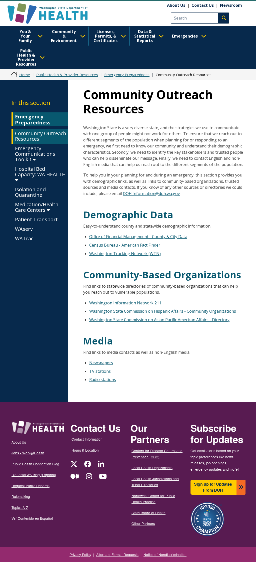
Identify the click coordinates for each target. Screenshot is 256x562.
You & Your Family (25, 36)
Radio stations (102, 379)
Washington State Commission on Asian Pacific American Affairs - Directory (159, 319)
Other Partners (143, 523)
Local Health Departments (152, 467)
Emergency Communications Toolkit (35, 154)
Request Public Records (31, 485)
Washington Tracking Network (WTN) (125, 253)
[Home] (52, 13)
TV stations (100, 371)
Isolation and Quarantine (30, 192)
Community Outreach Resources (40, 136)
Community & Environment (64, 36)
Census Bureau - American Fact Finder (124, 245)
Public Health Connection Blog (35, 463)
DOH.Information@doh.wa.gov (151, 193)
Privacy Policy (80, 554)
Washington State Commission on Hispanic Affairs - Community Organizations (162, 311)
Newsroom (231, 5)
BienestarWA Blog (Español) (34, 474)
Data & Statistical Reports (144, 36)
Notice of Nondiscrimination (165, 554)
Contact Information (87, 439)
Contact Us (203, 5)
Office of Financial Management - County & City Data (138, 236)
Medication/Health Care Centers (36, 207)
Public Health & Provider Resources (26, 57)
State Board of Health (149, 512)
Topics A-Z (20, 507)
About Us (176, 5)
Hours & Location (85, 450)
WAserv (24, 229)
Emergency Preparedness (127, 74)
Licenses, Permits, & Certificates (106, 36)
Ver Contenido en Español (32, 518)
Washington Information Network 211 (125, 303)
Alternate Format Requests (117, 554)
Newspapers (101, 362)
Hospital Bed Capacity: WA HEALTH (40, 171)
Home (24, 74)
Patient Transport (36, 219)
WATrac (24, 238)
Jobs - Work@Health (28, 452)
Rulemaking (21, 496)
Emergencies (185, 36)
